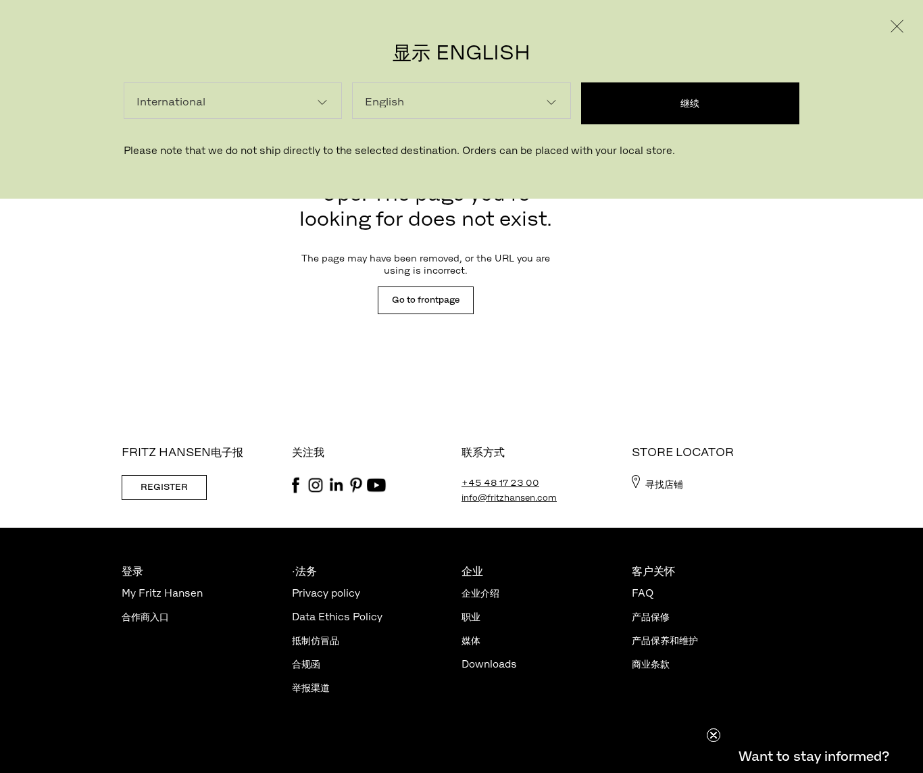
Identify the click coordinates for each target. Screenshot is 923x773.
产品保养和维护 (665, 640)
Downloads (489, 664)
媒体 (471, 640)
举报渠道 (311, 687)
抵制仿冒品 (315, 640)
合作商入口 (145, 616)
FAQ (642, 593)
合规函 (306, 664)
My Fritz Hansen (162, 593)
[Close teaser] (713, 735)
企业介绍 (480, 593)
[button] (813, 756)
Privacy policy (326, 593)
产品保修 (651, 616)
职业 (471, 616)
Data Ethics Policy (337, 616)
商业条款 (651, 664)
